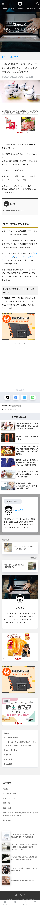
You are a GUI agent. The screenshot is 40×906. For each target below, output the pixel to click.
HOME (21, 895)
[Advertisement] (20, 365)
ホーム (5, 904)
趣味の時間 (16, 406)
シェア (15, 904)
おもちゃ (12, 409)
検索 (35, 38)
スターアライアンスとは (15, 210)
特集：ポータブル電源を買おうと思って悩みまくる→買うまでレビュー (20, 744)
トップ (35, 904)
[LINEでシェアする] (33, 397)
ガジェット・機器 (11, 737)
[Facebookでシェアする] (16, 397)
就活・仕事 (8, 759)
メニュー (25, 904)
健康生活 (7, 754)
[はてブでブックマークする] (24, 397)
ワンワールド (21, 256)
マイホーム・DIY (10, 750)
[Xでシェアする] (7, 397)
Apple (6, 733)
